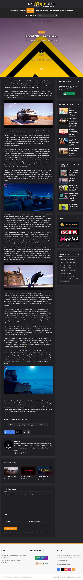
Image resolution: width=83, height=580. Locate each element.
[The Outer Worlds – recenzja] (45, 471)
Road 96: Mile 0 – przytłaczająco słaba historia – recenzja (74, 151)
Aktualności (15, 10)
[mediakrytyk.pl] (41, 559)
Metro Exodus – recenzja (11, 476)
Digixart (12, 425)
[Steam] (25, 453)
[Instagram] (21, 453)
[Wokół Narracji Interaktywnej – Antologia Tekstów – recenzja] (63, 196)
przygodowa (33, 425)
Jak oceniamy (55, 577)
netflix (62, 273)
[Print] (28, 432)
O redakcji (62, 577)
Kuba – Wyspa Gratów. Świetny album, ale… (74, 172)
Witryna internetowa (34, 521)
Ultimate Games (64, 281)
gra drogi (22, 425)
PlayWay (73, 276)
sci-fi (62, 278)
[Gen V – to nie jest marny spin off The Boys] (63, 188)
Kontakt (79, 577)
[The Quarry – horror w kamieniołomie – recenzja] (63, 141)
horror (62, 267)
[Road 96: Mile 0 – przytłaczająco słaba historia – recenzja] (63, 151)
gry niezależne (73, 265)
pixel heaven (64, 276)
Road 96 (43, 425)
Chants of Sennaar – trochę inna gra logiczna (73, 111)
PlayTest (23, 10)
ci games (63, 259)
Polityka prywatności (71, 577)
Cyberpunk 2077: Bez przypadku (74, 205)
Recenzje (31, 10)
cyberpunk (71, 259)
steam (75, 278)
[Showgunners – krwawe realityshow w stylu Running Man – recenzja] (63, 121)
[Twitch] (23, 453)
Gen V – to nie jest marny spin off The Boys (73, 187)
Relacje (63, 10)
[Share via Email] (24, 432)
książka (72, 270)
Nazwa (6, 514)
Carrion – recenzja (26, 476)
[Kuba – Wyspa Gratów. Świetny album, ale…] (63, 173)
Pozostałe (70, 10)
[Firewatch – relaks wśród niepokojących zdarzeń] (63, 132)
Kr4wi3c (41, 55)
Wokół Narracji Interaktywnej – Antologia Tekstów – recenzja (74, 197)
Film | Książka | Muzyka (42, 10)
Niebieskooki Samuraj (73, 179)
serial (69, 278)
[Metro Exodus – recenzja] (11, 471)
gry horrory (63, 265)
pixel (69, 273)
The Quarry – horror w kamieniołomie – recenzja (74, 141)
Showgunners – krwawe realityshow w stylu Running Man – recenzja (73, 122)
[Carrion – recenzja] (28, 471)
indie (69, 267)
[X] (17, 453)
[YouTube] (19, 453)
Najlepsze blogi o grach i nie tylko (67, 245)
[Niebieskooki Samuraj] (63, 181)
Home (34, 21)
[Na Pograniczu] (41, 4)
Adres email (7, 521)
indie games (63, 270)
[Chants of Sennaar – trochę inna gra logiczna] (63, 111)
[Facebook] (15, 453)
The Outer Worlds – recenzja (43, 477)
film (62, 262)
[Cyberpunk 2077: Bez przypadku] (63, 207)
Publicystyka (55, 10)
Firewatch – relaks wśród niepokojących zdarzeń (73, 132)
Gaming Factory (70, 262)
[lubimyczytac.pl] (41, 564)
